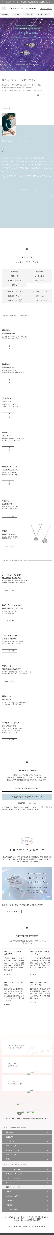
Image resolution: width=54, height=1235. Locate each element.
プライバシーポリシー (19, 1219)
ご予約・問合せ (46, 8)
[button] (2, 44)
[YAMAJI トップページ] (23, 8)
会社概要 (31, 1219)
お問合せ (38, 1219)
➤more (7, 974)
